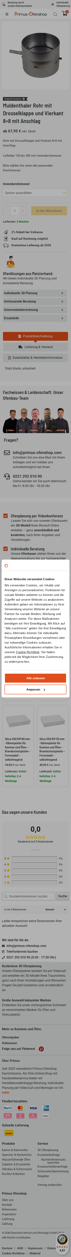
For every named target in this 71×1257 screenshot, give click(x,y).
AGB (20, 1248)
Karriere (7, 1248)
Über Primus (11, 1061)
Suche (62, 896)
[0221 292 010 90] (7, 476)
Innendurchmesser (16, 184)
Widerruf (34, 1253)
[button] (10, 14)
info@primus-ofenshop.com (37, 452)
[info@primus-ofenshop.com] (7, 453)
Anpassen (33, 689)
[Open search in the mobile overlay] (55, 14)
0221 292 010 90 (27, 476)
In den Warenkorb (49, 211)
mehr (5, 1092)
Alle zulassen (35, 678)
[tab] (35, 336)
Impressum (35, 1248)
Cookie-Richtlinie (27, 652)
